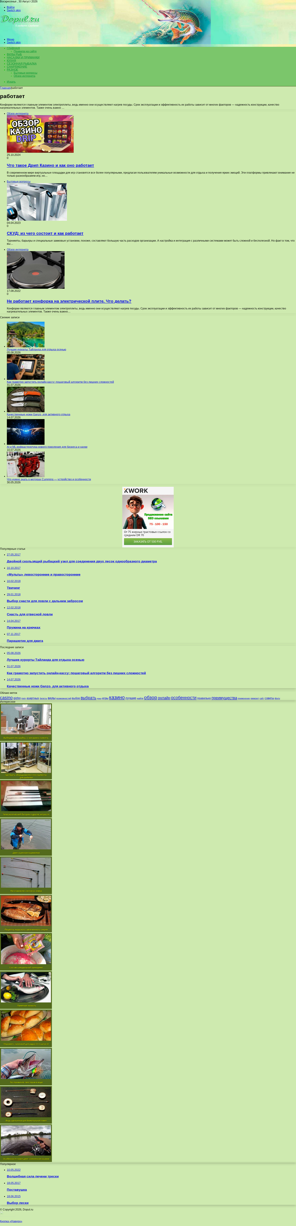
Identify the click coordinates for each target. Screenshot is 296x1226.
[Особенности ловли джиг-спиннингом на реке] (26, 1161)
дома (99, 698)
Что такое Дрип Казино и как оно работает (50, 165)
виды (52, 698)
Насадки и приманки (23, 57)
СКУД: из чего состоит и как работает (45, 233)
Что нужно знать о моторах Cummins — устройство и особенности (49, 479)
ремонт (255, 698)
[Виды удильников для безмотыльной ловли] (26, 1122)
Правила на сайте (25, 51)
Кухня (11, 60)
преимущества (224, 698)
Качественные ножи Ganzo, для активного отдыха (38, 414)
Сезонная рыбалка (22, 63)
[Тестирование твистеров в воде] (26, 1084)
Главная (5, 87)
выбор (76, 698)
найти (140, 698)
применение (244, 698)
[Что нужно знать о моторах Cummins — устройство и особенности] (26, 476)
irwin (23, 698)
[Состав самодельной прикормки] (26, 969)
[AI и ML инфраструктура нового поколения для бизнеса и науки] (26, 443)
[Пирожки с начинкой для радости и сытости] (26, 1046)
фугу (277, 698)
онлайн (164, 698)
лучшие (130, 698)
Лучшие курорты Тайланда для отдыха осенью (36, 349)
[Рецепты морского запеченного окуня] (26, 931)
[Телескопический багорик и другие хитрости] (26, 816)
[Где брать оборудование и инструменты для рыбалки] (26, 778)
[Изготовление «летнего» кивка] (26, 893)
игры (105, 698)
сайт (262, 698)
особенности (183, 697)
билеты (43, 698)
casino (6, 697)
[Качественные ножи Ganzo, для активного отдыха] (26, 411)
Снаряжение (17, 66)
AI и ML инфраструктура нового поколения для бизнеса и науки (47, 446)
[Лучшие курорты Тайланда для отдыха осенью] (26, 346)
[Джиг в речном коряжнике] (26, 854)
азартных (33, 698)
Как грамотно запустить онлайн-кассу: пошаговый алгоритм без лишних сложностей (60, 381)
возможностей (63, 698)
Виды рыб (14, 54)
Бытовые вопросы (25, 72)
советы (269, 698)
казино (117, 697)
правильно (204, 698)
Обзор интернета (24, 75)
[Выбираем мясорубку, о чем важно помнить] (26, 740)
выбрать (88, 698)
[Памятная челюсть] (26, 1007)
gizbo (17, 698)
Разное (12, 69)
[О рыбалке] (21, 33)
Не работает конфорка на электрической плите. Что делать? (69, 301)
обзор (150, 697)
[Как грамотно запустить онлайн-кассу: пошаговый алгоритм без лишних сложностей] (26, 378)
